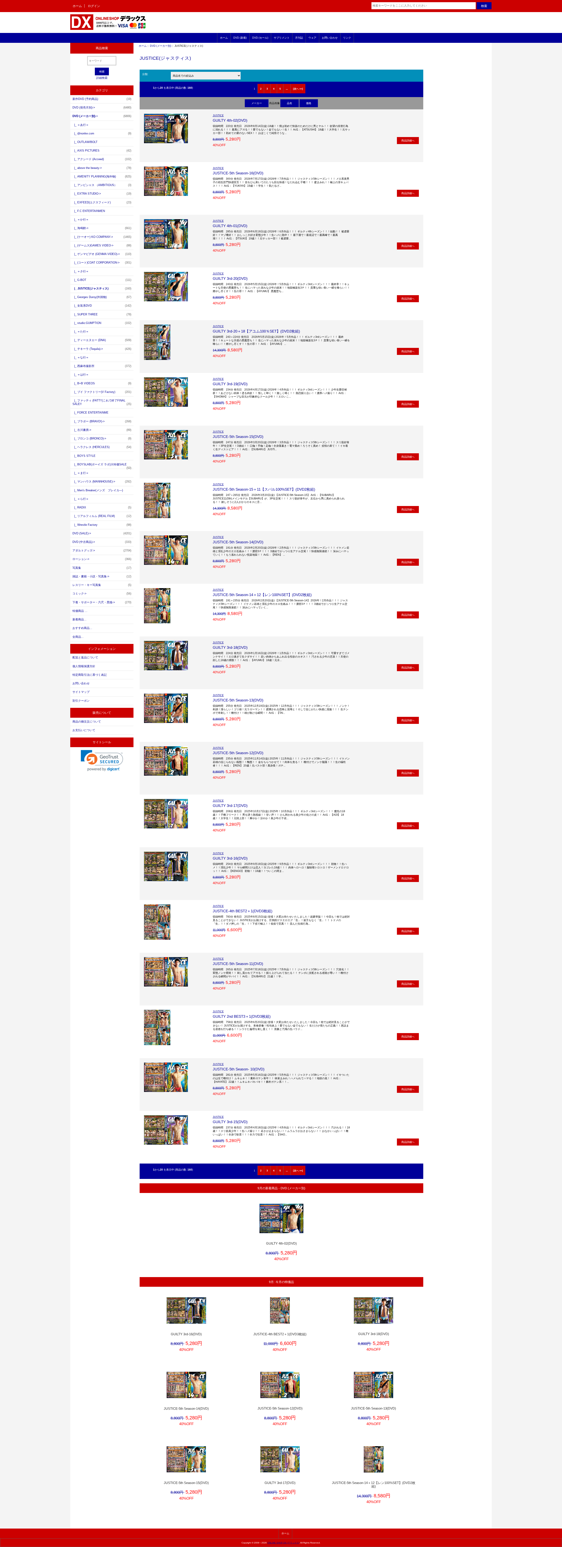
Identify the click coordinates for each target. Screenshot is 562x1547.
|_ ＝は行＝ (80, 374)
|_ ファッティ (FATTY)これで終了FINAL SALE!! (101, 402)
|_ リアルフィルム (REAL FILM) (101, 516)
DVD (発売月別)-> (101, 107)
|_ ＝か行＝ (80, 219)
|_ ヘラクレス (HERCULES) (101, 447)
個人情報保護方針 (83, 666)
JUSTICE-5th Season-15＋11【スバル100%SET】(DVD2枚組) (264, 489)
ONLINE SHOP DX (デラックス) (283, 1543)
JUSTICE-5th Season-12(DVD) (238, 753)
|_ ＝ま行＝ (80, 473)
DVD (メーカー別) (160, 45)
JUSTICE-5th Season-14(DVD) (238, 542)
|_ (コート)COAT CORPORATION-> (101, 262)
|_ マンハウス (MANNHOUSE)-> (101, 481)
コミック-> (101, 593)
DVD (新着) (240, 37)
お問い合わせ (330, 37)
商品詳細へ (407, 140)
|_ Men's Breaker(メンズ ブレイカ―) (97, 490)
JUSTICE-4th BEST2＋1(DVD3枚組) (242, 911)
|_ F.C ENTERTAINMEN (88, 211)
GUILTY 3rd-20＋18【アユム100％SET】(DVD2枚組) (256, 331)
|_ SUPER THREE (101, 314)
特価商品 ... (79, 611)
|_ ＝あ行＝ (80, 125)
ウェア (312, 37)
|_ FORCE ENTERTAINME (90, 412)
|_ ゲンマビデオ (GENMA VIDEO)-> (101, 254)
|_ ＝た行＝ (80, 331)
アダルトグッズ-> (101, 550)
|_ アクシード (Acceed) (101, 159)
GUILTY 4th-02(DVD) (230, 120)
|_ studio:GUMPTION (101, 323)
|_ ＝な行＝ (80, 357)
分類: (145, 74)
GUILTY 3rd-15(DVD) (230, 1122)
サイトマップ (81, 692)
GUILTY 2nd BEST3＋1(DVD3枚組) (242, 1016)
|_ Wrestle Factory (101, 524)
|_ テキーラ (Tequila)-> (101, 349)
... (287, 88)
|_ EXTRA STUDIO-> (101, 193)
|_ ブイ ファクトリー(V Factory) (101, 392)
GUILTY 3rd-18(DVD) (230, 647)
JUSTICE (218, 115)
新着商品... (79, 619)
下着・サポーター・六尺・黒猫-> (101, 602)
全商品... (78, 636)
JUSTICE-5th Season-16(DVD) (238, 173)
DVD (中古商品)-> (101, 542)
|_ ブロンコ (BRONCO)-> (101, 438)
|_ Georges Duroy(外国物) (101, 297)
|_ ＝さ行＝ (80, 271)
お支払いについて (83, 730)
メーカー (256, 103)
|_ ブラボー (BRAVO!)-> (101, 421)
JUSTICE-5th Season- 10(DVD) (239, 1069)
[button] (102, 761)
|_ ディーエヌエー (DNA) (101, 340)
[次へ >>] (298, 88)
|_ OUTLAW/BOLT (84, 142)
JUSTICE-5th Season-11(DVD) (238, 963)
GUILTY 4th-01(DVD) (230, 226)
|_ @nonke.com (101, 133)
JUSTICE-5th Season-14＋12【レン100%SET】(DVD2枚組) (262, 595)
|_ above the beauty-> (101, 168)
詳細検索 (102, 78)
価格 (308, 103)
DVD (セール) (260, 37)
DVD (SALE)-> (101, 533)
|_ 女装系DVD (101, 305)
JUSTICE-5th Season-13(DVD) (238, 700)
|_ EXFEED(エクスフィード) (101, 202)
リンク (347, 37)
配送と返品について (85, 657)
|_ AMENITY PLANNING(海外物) (101, 176)
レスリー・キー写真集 (101, 585)
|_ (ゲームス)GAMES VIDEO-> (101, 245)
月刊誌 (299, 37)
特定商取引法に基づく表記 (89, 674)
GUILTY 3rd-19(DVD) (230, 384)
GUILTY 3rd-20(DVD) (230, 278)
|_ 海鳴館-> (101, 228)
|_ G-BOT (101, 280)
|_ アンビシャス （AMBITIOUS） (101, 185)
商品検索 (102, 48)
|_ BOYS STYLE (83, 455)
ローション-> (101, 559)
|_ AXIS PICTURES (101, 150)
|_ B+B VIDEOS (101, 383)
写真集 (101, 567)
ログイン (94, 6)
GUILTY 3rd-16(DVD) (230, 858)
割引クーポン (81, 700)
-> (101, 116)
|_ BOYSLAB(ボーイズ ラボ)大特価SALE (101, 465)
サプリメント (282, 37)
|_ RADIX (101, 507)
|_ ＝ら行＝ (80, 499)
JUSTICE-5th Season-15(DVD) (238, 436)
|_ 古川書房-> (101, 430)
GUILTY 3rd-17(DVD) (230, 805)
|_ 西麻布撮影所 (101, 366)
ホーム (77, 6)
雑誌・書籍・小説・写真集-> (101, 576)
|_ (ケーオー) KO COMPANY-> (101, 237)
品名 (289, 103)
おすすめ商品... (82, 628)
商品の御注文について (86, 721)
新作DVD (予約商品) (101, 99)
